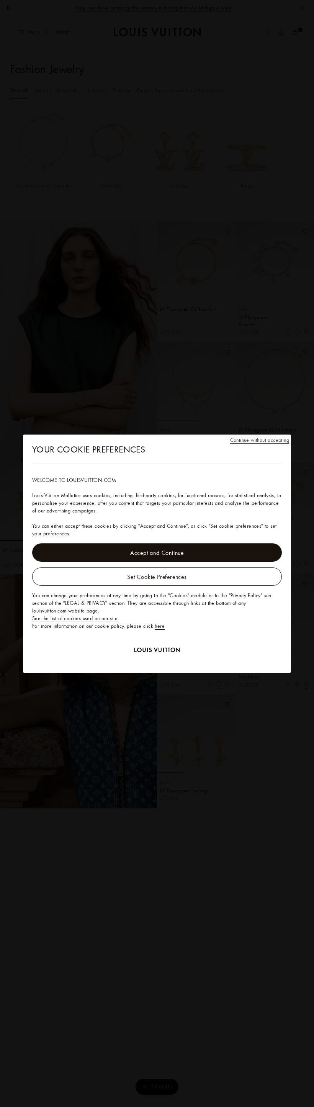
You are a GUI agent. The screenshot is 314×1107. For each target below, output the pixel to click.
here (160, 625)
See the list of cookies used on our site (75, 618)
